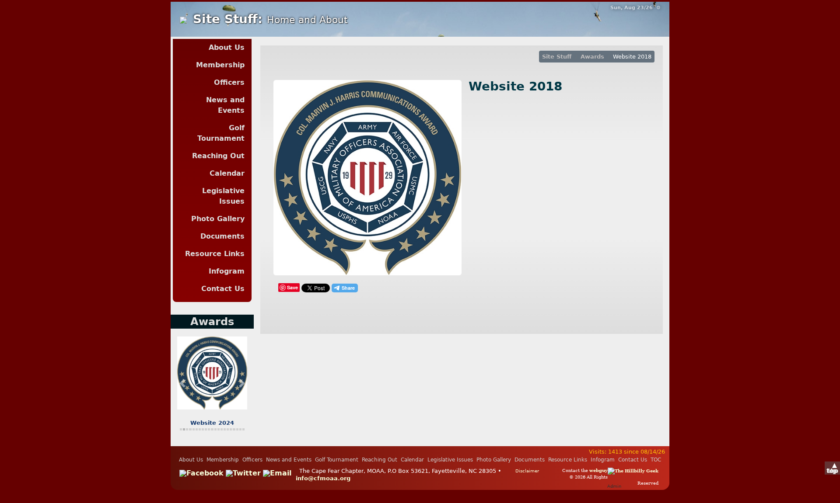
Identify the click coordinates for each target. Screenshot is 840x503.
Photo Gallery (218, 219)
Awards (592, 56)
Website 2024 (212, 423)
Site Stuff (557, 56)
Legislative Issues (223, 196)
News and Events (225, 105)
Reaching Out (218, 156)
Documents (222, 236)
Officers (229, 82)
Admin (614, 486)
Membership (220, 65)
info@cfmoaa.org (323, 478)
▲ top (832, 467)
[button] (182, 383)
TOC (656, 460)
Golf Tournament (221, 133)
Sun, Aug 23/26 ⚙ (635, 7)
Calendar (227, 173)
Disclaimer (527, 470)
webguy (598, 470)
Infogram (227, 271)
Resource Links (215, 254)
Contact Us (223, 288)
